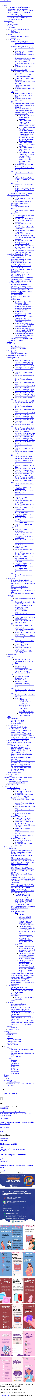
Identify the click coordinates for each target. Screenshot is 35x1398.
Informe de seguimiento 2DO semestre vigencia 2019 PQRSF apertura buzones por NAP (24, 330)
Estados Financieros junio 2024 (24, 360)
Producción (10, 595)
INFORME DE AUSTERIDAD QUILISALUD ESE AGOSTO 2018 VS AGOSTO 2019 (22, 274)
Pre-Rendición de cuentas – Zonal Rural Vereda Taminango (27, 149)
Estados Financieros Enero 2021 (24, 428)
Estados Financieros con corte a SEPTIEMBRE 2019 (24, 511)
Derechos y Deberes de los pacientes (22, 288)
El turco (13, 1068)
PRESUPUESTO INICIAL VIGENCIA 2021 (19, 587)
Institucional (7, 1031)
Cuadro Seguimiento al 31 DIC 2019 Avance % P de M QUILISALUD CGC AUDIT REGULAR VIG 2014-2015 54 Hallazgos (23, 880)
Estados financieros (13, 357)
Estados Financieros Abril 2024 (24, 364)
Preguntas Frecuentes (17, 294)
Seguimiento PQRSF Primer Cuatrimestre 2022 (23, 302)
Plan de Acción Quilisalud (19, 892)
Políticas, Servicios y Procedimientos (18, 29)
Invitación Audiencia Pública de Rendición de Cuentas (24, 113)
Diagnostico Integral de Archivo (20, 764)
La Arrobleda (15, 1071)
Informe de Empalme (17, 1006)
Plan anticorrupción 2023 (22, 659)
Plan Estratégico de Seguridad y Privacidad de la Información (24, 251)
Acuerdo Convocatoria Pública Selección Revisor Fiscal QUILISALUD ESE (19, 16)
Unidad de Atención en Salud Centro (22, 1049)
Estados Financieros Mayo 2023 (24, 391)
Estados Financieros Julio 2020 (24, 470)
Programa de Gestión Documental (21, 766)
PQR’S (6, 1076)
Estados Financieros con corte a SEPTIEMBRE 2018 (24, 557)
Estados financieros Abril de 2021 (25, 433)
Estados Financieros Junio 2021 (24, 436)
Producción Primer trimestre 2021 (25, 614)
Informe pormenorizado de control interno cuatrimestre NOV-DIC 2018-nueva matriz (27, 969)
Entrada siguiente (5, 1127)
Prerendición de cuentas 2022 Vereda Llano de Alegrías (23, 75)
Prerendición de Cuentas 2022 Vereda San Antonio (24, 822)
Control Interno (12, 848)
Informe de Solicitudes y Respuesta (17, 740)
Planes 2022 (14, 208)
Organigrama (11, 1043)
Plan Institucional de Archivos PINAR (22, 762)
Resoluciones (11, 27)
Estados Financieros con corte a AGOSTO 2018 (24, 554)
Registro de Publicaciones (18, 769)
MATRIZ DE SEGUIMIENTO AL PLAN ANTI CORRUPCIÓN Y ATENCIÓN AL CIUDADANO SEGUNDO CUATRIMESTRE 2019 (26, 706)
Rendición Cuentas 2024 (18, 789)
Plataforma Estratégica (14, 1041)
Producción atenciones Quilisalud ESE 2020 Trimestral (25, 618)
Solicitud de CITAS (17, 293)
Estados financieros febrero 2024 (24, 367)
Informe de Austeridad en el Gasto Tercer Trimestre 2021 (21, 266)
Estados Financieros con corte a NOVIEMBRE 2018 (24, 564)
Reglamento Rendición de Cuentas (21, 193)
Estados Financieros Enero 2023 (24, 397)
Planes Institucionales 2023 (23, 207)
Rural (9, 1058)
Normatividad (11, 985)
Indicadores (10, 22)
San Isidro (14, 1060)
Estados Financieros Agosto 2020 (25, 468)
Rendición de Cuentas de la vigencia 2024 (23, 792)
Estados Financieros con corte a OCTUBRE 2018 (24, 560)
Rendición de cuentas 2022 (19, 70)
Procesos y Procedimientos (19, 353)
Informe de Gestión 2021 (18, 1004)
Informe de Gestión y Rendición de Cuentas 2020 (24, 165)
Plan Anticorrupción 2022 (22, 673)
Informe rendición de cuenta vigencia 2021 (23, 99)
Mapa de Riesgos (12, 718)
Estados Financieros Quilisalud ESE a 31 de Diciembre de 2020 (24, 457)
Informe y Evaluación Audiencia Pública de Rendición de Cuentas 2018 (24, 189)
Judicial (9, 1026)
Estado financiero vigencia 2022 (24, 401)
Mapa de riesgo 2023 (17, 720)
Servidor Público (12, 350)
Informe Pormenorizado (18, 911)
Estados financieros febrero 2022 (24, 423)
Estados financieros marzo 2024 (24, 365)
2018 (12, 183)
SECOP (13, 345)
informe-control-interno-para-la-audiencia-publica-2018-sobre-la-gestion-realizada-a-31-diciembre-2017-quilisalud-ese (22, 981)
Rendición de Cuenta (13, 788)
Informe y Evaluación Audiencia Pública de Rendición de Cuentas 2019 (24, 179)
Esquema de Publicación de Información (23, 761)
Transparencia (8, 21)
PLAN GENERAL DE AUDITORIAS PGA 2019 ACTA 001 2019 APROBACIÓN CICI (23, 907)
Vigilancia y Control (13, 1029)
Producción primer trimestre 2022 (25, 598)
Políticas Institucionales (14, 1039)
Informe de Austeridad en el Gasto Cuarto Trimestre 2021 (21, 256)
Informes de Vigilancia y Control (21, 1007)
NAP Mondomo (16, 1056)
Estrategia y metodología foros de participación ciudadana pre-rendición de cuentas (25, 59)
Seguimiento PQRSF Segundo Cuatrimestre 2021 (24, 317)
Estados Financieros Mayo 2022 (24, 418)
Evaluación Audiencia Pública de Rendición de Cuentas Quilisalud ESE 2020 (24, 105)
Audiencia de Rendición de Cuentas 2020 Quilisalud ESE (24, 109)
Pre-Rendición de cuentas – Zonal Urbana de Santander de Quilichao (27, 144)
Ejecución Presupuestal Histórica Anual (22, 593)
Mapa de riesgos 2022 (17, 722)
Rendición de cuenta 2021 (19, 838)
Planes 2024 (14, 196)
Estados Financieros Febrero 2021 (25, 429)
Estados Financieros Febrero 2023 (25, 396)
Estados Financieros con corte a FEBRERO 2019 (24, 488)
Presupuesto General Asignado (20, 580)
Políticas (13, 31)
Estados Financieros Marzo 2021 (24, 431)
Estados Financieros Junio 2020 (24, 472)
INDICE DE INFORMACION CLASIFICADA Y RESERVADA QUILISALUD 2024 (21, 750)
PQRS (9, 1078)
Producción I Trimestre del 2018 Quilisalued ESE (24, 641)
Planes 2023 (14, 205)
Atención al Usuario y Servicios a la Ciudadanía (18, 777)
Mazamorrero (15, 1073)
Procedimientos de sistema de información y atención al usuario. (21, 285)
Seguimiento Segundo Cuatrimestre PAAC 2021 (22, 682)
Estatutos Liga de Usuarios (19, 727)
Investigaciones (12, 654)
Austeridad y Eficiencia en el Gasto (17, 254)
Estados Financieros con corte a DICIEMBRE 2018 (24, 567)
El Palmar (14, 1066)
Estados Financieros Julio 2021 (24, 438)
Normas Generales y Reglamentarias (22, 989)
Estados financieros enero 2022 (24, 424)
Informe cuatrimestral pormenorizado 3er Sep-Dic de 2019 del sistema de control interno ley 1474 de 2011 (27, 930)
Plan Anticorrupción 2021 (22, 676)
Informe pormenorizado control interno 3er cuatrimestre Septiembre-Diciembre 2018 (26, 962)
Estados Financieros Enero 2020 (24, 480)
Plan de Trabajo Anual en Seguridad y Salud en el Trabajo (24, 234)
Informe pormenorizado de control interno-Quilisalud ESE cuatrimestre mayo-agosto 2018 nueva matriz (26, 956)
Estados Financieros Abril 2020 (24, 475)
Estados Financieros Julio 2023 (24, 387)
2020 (12, 102)
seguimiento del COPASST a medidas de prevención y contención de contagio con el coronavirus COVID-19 (23, 737)
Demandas (14, 1028)
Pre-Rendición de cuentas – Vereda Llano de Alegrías (27, 124)
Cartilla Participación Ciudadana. (13, 1155)
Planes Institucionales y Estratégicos (18, 195)
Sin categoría (13, 1093)
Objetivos (10, 1034)
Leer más (2, 1147)
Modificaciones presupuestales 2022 (21, 582)
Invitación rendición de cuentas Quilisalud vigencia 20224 (24, 795)
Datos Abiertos (11, 26)
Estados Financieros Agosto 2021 (25, 440)
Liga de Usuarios (12, 725)
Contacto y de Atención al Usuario (21, 291)
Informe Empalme (12, 24)
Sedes (5, 1046)
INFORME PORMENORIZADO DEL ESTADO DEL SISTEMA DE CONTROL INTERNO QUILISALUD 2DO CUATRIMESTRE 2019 (26, 919)
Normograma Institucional (19, 987)
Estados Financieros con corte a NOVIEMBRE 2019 (24, 518)
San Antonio (15, 1063)
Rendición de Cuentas (13, 39)
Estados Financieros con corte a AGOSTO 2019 (24, 508)
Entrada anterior (4, 1118)
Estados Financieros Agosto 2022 (25, 413)
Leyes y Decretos (16, 994)
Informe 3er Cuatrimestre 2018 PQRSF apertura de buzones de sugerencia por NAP (24, 335)
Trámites (10, 34)
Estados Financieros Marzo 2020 (24, 477)
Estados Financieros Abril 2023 (24, 392)
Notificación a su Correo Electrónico (22, 338)
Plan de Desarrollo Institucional (16, 355)
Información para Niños (14, 772)
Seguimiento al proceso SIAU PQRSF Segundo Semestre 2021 (24, 305)
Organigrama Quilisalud (14, 19)
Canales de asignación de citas (16, 783)
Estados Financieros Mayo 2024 (24, 362)
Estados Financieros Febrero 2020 (25, 478)
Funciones (14, 352)
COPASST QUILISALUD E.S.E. (17, 729)
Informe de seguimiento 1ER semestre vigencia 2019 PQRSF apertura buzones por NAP (24, 324)
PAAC (9, 656)
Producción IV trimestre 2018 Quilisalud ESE (23, 651)
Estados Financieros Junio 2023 (24, 389)
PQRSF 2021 (19, 311)
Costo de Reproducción (18, 771)
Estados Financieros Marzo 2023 (24, 394)
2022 (12, 399)
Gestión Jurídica (8, 847)
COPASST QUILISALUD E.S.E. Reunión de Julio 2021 (21, 731)
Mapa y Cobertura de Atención (20, 289)
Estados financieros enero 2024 (24, 369)
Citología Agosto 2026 (8, 1144)
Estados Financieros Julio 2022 (24, 414)
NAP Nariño (15, 1051)
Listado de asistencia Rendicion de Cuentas (12, 1112)
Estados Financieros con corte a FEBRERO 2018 (24, 533)
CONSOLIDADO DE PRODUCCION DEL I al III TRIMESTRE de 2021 (23, 605)
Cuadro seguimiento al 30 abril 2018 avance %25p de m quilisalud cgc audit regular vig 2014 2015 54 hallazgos (22, 975)
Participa (6, 786)
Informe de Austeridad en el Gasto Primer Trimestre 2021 (21, 260)
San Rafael (14, 1070)
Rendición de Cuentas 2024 (19, 41)
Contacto (6, 1075)
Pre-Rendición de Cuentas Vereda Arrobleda (26, 121)
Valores (9, 1036)
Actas (16, 176)
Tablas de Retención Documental (21, 767)
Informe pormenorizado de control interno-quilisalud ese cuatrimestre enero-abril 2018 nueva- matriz (27, 949)
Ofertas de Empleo (12, 774)
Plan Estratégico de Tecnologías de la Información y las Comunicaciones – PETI (24, 242)
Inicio (5, 5)
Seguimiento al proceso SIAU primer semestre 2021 (24, 309)
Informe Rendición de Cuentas (24, 185)
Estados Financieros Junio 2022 (24, 416)
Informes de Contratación (18, 348)
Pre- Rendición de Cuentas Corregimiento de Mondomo (26, 117)
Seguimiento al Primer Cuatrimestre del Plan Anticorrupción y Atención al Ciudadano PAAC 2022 (23, 668)
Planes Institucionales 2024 (23, 201)
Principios (10, 1038)
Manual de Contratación (18, 347)
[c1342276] (1, 1099)
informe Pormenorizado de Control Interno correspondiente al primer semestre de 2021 (21, 852)
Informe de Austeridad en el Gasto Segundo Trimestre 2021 (21, 263)
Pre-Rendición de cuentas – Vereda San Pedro (27, 128)
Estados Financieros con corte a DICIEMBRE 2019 (24, 521)
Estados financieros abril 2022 (24, 419)
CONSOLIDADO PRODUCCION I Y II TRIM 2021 (23, 610)
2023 (12, 370)
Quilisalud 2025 (4, 1395)
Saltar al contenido (5, 1)
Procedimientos (15, 33)
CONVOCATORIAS (13, 1082)
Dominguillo (15, 1065)
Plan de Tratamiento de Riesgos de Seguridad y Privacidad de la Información (24, 247)
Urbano (9, 1048)
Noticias (9, 342)
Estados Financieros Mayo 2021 (24, 435)
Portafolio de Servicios (14, 1044)
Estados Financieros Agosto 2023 (25, 386)
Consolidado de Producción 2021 (25, 602)
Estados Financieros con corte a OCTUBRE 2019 (24, 515)
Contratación (11, 343)
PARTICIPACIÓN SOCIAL (8, 1149)
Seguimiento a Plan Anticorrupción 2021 (21, 679)
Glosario (10, 776)
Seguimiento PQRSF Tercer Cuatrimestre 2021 (23, 320)
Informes (10, 1002)
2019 (12, 171)
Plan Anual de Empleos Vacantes (24, 218)
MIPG (9, 717)
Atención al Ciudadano (14, 283)
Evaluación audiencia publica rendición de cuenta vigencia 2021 (23, 95)
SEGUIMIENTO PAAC (22, 698)
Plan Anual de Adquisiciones (19, 203)
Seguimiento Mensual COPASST (21, 734)
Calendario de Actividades (15, 340)
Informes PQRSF (16, 299)
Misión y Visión (12, 1033)
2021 (12, 92)
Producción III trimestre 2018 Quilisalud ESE (23, 648)
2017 (12, 573)
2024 (12, 359)
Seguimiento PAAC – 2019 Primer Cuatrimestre (27, 714)
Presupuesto (11, 578)
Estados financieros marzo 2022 (24, 421)
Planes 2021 (14, 213)
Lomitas (13, 1061)
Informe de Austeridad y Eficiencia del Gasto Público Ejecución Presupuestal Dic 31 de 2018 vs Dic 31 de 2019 (22, 279)
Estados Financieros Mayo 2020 (24, 473)
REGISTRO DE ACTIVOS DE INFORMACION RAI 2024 (20, 746)
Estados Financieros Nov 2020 (24, 460)
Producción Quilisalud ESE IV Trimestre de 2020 (24, 621)
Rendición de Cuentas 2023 (19, 46)
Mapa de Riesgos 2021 (18, 723)
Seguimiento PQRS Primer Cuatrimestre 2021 (23, 314)
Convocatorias (8, 1080)
